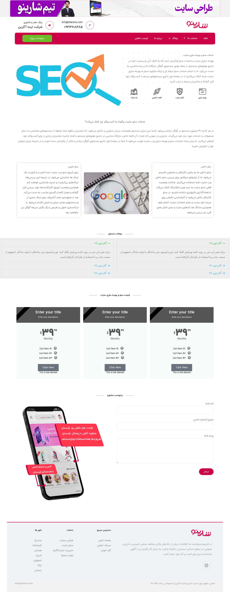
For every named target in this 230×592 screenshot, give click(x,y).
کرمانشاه (37, 545)
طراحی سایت (66, 540)
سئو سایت (67, 545)
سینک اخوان (104, 545)
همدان (38, 550)
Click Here (181, 367)
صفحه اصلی (104, 540)
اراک (39, 565)
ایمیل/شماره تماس (203, 419)
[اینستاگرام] (206, 565)
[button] (172, 243)
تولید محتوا (67, 555)
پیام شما (209, 436)
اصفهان (37, 560)
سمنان (38, 570)
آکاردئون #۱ (215, 243)
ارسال (206, 471)
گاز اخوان (106, 550)
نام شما (209, 403)
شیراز (39, 555)
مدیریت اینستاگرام (63, 550)
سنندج (38, 540)
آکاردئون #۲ (215, 265)
